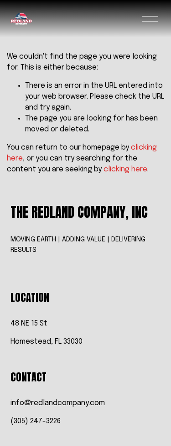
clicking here (125, 169)
